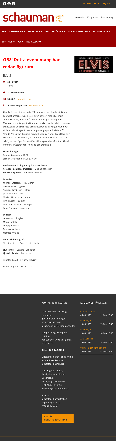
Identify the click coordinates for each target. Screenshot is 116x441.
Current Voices (87, 311)
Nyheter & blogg (38, 31)
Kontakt (7, 41)
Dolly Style (85, 320)
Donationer (100, 31)
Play (20, 41)
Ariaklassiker (86, 338)
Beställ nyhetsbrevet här (55, 418)
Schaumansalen (78, 31)
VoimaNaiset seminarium (93, 347)
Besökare (57, 31)
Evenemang (16, 31)
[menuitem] (87, 3)
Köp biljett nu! (24, 99)
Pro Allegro (33, 41)
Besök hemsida (36, 105)
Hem (4, 31)
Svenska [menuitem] (87, 3)
